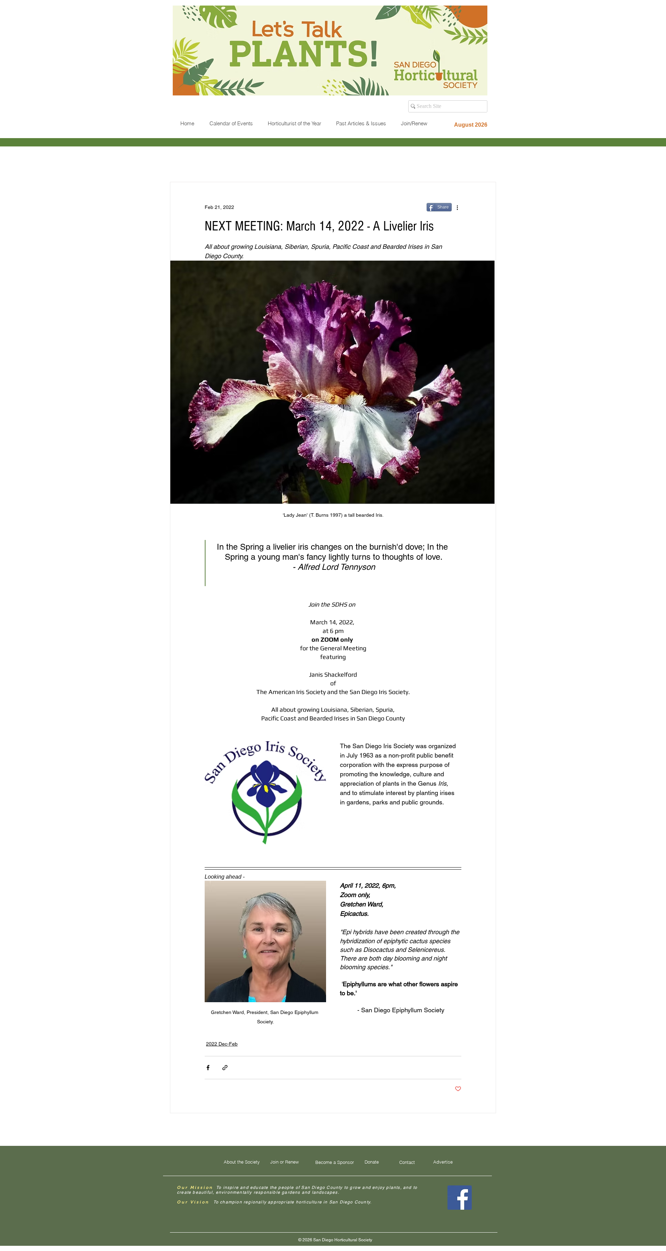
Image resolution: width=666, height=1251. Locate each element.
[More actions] (457, 207)
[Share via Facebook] (208, 1067)
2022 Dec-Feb (222, 1044)
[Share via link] (225, 1067)
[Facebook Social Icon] (459, 1197)
